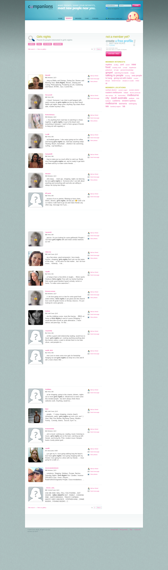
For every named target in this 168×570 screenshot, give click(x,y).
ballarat (108, 101)
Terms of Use (114, 529)
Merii (46, 409)
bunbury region (115, 106)
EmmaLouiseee (50, 291)
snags (132, 73)
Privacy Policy (124, 529)
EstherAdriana (49, 114)
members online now (115, 18)
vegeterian (132, 67)
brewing (127, 75)
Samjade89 (48, 154)
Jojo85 (47, 271)
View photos (94, 81)
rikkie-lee (48, 252)
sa (123, 106)
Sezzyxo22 (48, 95)
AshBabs (48, 389)
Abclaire (48, 173)
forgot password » (135, 8)
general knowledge (127, 70)
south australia (119, 98)
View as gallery (41, 49)
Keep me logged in (113, 8)
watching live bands (122, 73)
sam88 (47, 448)
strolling (116, 65)
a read (125, 67)
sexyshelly (48, 330)
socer (128, 65)
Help (131, 529)
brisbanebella (49, 428)
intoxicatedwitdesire (51, 468)
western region (122, 90)
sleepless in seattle (128, 80)
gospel (109, 72)
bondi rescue (116, 81)
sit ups (116, 70)
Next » (99, 49)
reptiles (109, 65)
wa (107, 106)
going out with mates (123, 78)
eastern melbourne (114, 92)
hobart (126, 93)
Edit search (31, 49)
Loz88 (47, 134)
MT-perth (48, 193)
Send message (94, 78)
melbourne (111, 103)
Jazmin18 (48, 232)
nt (115, 95)
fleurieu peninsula (135, 92)
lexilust (47, 311)
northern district (111, 90)
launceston (121, 95)
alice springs (109, 95)
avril (122, 65)
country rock (116, 67)
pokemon (109, 70)
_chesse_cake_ (50, 488)
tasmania (123, 103)
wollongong (133, 104)
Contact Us (137, 529)
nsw (137, 98)
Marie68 (47, 75)
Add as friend (94, 75)
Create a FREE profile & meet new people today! (121, 42)
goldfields (131, 98)
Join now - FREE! (113, 53)
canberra (116, 101)
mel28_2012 (49, 350)
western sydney (129, 101)
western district (134, 90)
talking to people (114, 75)
